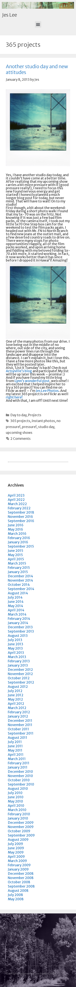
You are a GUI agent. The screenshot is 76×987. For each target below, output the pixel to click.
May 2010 (15, 801)
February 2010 (19, 814)
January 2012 (18, 716)
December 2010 (20, 772)
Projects (34, 415)
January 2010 (18, 818)
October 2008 (19, 882)
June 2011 (15, 746)
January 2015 (18, 572)
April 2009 (16, 856)
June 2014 (16, 602)
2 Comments (20, 439)
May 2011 (15, 750)
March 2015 (17, 563)
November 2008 (21, 878)
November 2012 (20, 674)
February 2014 (19, 619)
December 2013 (20, 627)
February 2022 (19, 508)
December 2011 (20, 721)
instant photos (43, 421)
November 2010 (20, 776)
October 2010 (19, 780)
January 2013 (18, 665)
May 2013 (15, 648)
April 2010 (16, 806)
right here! (14, 397)
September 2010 (21, 784)
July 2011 (15, 742)
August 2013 (18, 636)
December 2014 (20, 576)
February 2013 (19, 661)
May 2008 (16, 899)
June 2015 (15, 551)
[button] (38, 24)
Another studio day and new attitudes (37, 69)
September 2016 (21, 521)
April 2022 (16, 500)
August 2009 (18, 840)
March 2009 (17, 861)
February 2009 (19, 865)
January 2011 (17, 767)
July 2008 (15, 895)
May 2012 (15, 699)
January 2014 (18, 623)
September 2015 (21, 546)
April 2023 (16, 495)
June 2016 (15, 525)
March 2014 (17, 614)
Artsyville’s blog (19, 371)
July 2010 (15, 793)
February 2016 (19, 538)
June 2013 (15, 644)
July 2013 (15, 640)
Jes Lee (9, 15)
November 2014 (20, 580)
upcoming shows (19, 433)
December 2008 (21, 873)
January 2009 (18, 869)
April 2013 (16, 653)
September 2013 (21, 631)
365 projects (20, 421)
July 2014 (15, 597)
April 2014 (16, 610)
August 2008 (18, 890)
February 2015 (19, 568)
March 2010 (17, 810)
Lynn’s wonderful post (32, 381)
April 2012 (16, 704)
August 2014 (18, 593)
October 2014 (19, 585)
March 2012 (17, 708)
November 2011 (20, 725)
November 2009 (21, 827)
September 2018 (21, 512)
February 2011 (18, 763)
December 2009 (21, 823)
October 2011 (18, 729)
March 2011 (17, 759)
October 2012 (19, 678)
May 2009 (16, 852)
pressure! (29, 427)
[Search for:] (38, 461)
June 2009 (16, 848)
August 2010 (18, 789)
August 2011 (17, 738)
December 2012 (20, 670)
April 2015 (16, 559)
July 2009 (15, 844)
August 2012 (18, 687)
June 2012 (15, 695)
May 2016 (15, 529)
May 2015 (15, 555)
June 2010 (15, 797)
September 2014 (21, 589)
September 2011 (21, 733)
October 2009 (19, 831)
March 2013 (17, 657)
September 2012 (21, 682)
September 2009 (21, 835)
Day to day (18, 415)
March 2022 (17, 504)
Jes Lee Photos (47, 391)
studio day (46, 427)
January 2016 (18, 542)
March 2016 (17, 534)
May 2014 (15, 606)
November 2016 (20, 517)
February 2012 (19, 712)
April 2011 (16, 755)
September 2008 (21, 886)
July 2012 (15, 691)
